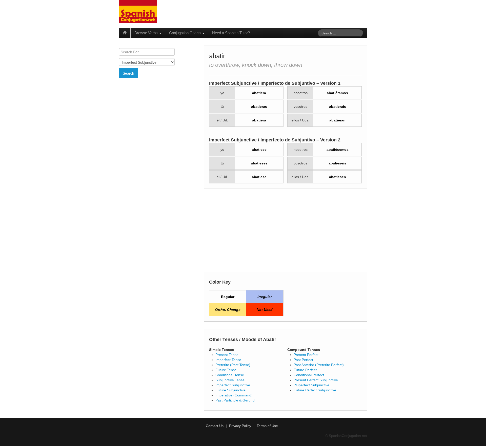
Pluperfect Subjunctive (311, 385)
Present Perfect (306, 355)
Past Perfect (303, 360)
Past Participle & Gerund (235, 400)
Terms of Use (267, 426)
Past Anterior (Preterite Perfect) (319, 365)
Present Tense (226, 355)
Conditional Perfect (309, 375)
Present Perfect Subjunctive (316, 380)
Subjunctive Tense (230, 380)
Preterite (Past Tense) (232, 365)
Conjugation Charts (185, 33)
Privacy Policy (240, 426)
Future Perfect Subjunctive (315, 390)
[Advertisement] (158, 114)
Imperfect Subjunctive (232, 385)
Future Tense (226, 370)
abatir (217, 56)
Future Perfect (305, 370)
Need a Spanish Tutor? (231, 33)
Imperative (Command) (234, 395)
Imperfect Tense (228, 360)
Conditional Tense (229, 375)
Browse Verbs (146, 33)
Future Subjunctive (230, 390)
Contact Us (215, 426)
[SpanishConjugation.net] (138, 11)
